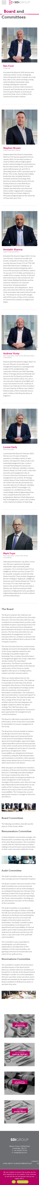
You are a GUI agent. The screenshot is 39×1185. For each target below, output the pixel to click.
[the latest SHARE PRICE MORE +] (19, 1123)
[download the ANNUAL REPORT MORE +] (19, 1066)
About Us (11, 1163)
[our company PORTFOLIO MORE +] (19, 1094)
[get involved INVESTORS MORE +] (19, 1037)
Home (5, 1163)
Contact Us (35, 1162)
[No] (36, 1177)
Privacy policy (22, 1182)
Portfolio (28, 1163)
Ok (14, 1182)
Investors (20, 1163)
